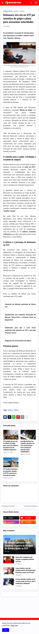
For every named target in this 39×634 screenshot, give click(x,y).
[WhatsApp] (14, 417)
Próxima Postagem (30, 506)
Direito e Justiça (19, 11)
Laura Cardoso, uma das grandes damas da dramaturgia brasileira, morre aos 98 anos (25, 570)
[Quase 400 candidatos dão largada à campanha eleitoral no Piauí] (8, 559)
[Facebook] (5, 417)
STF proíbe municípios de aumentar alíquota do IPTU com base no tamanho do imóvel (10, 472)
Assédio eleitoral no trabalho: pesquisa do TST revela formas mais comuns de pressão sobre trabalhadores (27, 446)
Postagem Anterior (8, 506)
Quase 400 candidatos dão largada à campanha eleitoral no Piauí (24, 559)
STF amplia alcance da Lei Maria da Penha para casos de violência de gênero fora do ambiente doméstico (10, 445)
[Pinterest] (18, 417)
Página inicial (7, 11)
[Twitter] (9, 417)
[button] (2, 3)
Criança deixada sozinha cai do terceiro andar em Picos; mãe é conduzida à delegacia (25, 581)
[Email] (22, 417)
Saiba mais (14, 625)
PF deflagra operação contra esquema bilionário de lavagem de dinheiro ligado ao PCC (19, 545)
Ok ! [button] (5, 630)
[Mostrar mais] (27, 417)
